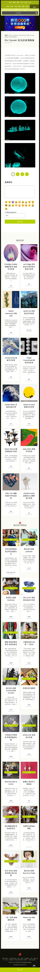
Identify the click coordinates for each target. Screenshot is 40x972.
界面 (7, 6)
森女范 (11, 572)
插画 (14, 2)
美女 (14, 572)
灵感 (25, 2)
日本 (12, 35)
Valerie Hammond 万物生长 (11, 313)
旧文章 (20, 969)
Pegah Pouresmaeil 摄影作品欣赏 (29, 360)
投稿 (34, 7)
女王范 (29, 568)
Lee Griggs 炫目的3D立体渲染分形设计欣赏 (29, 266)
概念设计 (16, 35)
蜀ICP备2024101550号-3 (20, 964)
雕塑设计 (15, 37)
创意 (9, 35)
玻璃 (28, 35)
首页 (10, 2)
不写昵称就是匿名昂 (10, 212)
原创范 (8, 572)
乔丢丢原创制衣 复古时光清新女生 (11, 551)
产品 (29, 2)
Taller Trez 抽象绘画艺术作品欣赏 (11, 495)
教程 (19, 6)
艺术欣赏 (32, 35)
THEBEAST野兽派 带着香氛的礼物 (11, 737)
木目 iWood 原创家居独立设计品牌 (11, 873)
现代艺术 (24, 35)
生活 (22, 2)
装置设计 (7, 37)
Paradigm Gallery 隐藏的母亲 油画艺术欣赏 (10, 266)
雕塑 (11, 37)
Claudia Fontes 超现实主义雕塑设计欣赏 (29, 495)
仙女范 (29, 662)
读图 (27, 6)
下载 (15, 6)
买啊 (23, 6)
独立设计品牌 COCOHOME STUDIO (11, 690)
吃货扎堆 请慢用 (29, 688)
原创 (11, 6)
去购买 (10, 539)
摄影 (18, 2)
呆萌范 (10, 616)
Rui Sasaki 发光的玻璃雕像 (19, 40)
